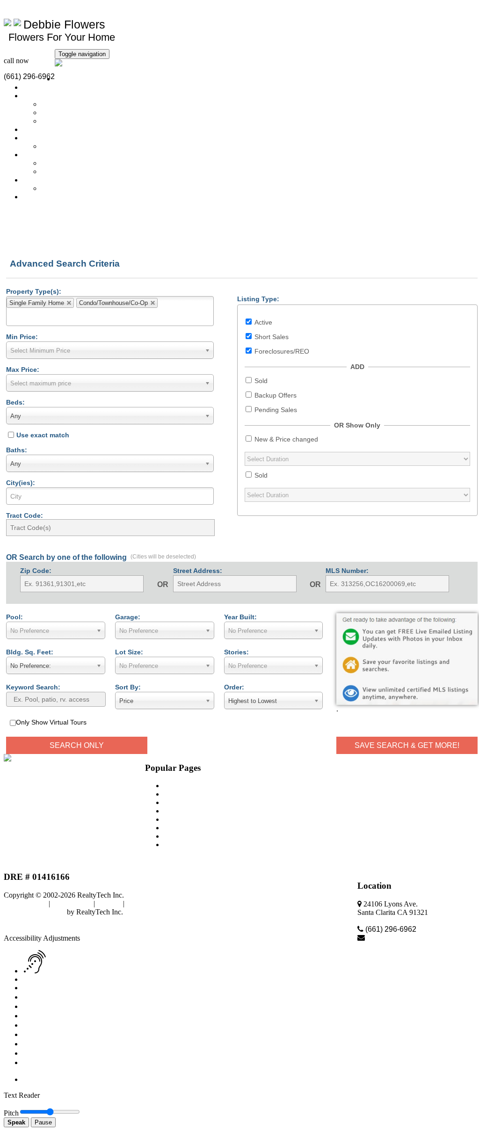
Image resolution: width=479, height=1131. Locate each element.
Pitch (11, 1113)
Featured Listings (47, 96)
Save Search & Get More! (407, 745)
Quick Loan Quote (69, 163)
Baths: (16, 450)
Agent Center (146, 903)
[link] (28, 930)
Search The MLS (47, 87)
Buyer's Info (40, 155)
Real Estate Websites (34, 912)
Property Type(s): (33, 291)
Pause (43, 1122)
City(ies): (20, 482)
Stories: (236, 652)
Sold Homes (59, 112)
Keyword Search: (33, 687)
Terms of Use (72, 903)
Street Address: (197, 570)
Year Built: (240, 617)
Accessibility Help (31, 920)
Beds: (15, 402)
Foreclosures (60, 121)
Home (64, 79)
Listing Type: (258, 299)
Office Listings (63, 104)
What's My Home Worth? (79, 146)
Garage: (127, 617)
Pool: (14, 617)
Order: (234, 687)
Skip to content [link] (82, 920)
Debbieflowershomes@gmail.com (54, 8)
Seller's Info (40, 138)
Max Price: (22, 369)
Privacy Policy (25, 903)
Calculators (39, 129)
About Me (37, 180)
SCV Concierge (64, 188)
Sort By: (128, 687)
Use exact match (42, 435)
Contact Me (39, 197)
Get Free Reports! (67, 171)
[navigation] (239, 1004)
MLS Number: (347, 570)
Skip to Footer (168, 920)
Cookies (109, 903)
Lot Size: (129, 652)
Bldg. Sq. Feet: (29, 652)
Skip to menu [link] (125, 920)
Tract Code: (24, 515)
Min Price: (22, 337)
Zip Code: (35, 570)
